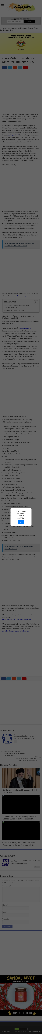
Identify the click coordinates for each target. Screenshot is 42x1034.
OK (21, 522)
